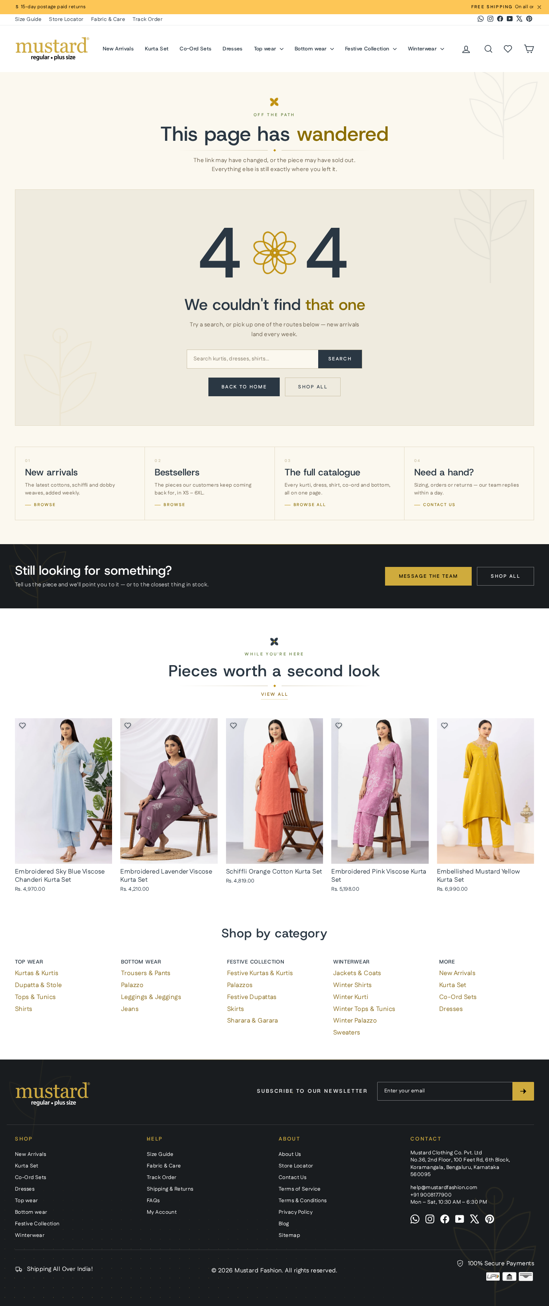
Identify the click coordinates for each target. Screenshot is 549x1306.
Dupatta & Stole (38, 985)
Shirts (23, 1009)
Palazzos (239, 985)
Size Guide (28, 19)
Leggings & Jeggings (151, 997)
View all (274, 695)
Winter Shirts (352, 985)
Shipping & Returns (170, 1189)
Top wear (266, 48)
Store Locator (66, 19)
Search (340, 359)
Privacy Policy (296, 1212)
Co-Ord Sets (195, 48)
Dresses (232, 48)
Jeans (130, 1009)
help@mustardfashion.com (444, 1187)
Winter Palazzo (355, 1020)
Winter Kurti (350, 997)
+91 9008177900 (431, 1195)
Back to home (244, 387)
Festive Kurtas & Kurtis (260, 973)
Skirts (235, 1009)
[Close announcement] (539, 7)
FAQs (153, 1200)
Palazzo (132, 985)
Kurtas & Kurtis (36, 973)
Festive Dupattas (252, 997)
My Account (162, 1212)
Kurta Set (156, 48)
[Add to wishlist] (22, 725)
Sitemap (289, 1235)
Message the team (428, 576)
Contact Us (292, 1177)
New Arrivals (118, 48)
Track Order (147, 19)
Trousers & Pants (146, 973)
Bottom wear (311, 48)
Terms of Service (300, 1189)
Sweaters (346, 1032)
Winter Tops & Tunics (364, 1009)
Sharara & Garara (252, 1020)
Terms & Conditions (303, 1200)
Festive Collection (368, 48)
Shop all (313, 387)
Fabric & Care (108, 19)
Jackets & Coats (357, 973)
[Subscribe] (523, 1091)
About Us (290, 1154)
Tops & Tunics (35, 997)
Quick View (63, 855)
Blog (284, 1224)
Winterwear (423, 48)
